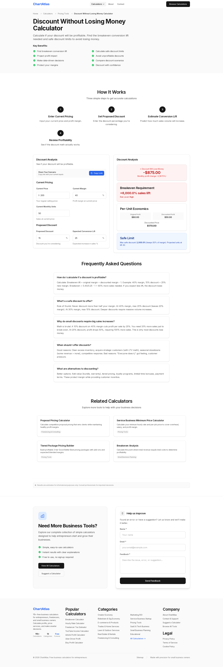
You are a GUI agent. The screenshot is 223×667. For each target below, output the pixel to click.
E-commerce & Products (108, 622)
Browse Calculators (178, 4)
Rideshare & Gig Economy (109, 619)
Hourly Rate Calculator (74, 623)
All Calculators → (138, 638)
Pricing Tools (63, 13)
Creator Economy (105, 615)
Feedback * (125, 554)
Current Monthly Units (46, 206)
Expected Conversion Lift (84, 231)
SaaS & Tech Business (139, 626)
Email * (123, 542)
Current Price (42, 188)
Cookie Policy (169, 646)
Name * (123, 529)
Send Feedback (152, 581)
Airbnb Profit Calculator (75, 635)
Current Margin (79, 188)
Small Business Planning (140, 630)
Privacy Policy (169, 639)
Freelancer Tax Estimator (76, 627)
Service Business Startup (141, 619)
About (111, 4)
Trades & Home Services (108, 626)
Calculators (96, 4)
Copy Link (98, 173)
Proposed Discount (44, 231)
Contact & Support (170, 619)
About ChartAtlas (170, 615)
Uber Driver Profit (72, 639)
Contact (120, 4)
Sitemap (140, 657)
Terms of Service (170, 643)
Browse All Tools (170, 626)
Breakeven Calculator (74, 619)
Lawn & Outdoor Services (109, 630)
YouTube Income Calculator (77, 631)
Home (35, 13)
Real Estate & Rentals (107, 634)
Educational (135, 634)
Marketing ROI (136, 615)
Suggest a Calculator (51, 573)
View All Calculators (50, 566)
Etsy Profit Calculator (74, 643)
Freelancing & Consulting (108, 638)
